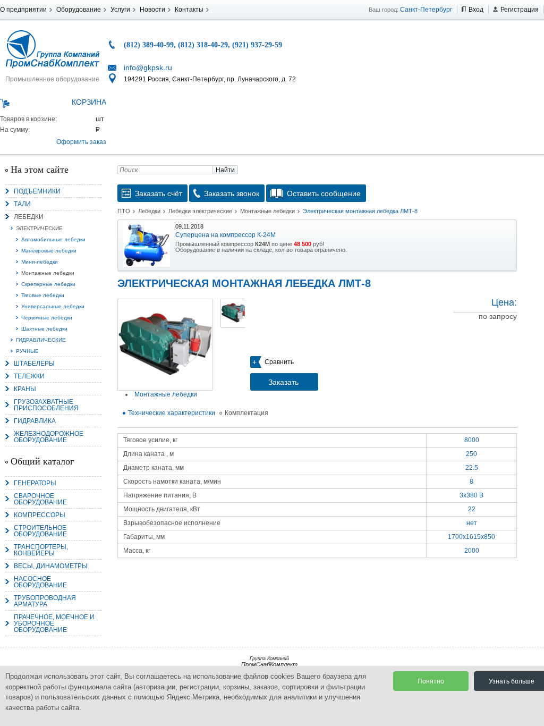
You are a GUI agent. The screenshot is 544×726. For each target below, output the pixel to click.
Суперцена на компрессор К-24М (225, 235)
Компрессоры (39, 515)
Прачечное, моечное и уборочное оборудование (54, 623)
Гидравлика (35, 421)
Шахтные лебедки (44, 329)
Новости (152, 9)
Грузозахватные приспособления (46, 405)
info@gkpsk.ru (148, 67)
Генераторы (35, 483)
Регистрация (519, 9)
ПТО (123, 211)
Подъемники (37, 191)
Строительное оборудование (40, 531)
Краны (25, 389)
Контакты (189, 9)
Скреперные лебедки (48, 284)
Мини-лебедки (39, 262)
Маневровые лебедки (48, 251)
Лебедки (29, 217)
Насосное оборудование (40, 582)
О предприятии (23, 9)
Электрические (39, 228)
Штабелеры (34, 363)
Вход (476, 9)
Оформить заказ (81, 142)
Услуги (120, 9)
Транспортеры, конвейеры (41, 550)
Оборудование (78, 9)
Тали (22, 204)
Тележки (29, 376)
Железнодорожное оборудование (48, 437)
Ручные (27, 351)
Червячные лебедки (46, 317)
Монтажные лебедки (47, 273)
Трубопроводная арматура (45, 601)
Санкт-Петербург (426, 9)
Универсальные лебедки (52, 306)
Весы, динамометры (51, 566)
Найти (225, 170)
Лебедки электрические (200, 211)
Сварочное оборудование (40, 499)
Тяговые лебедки (42, 295)
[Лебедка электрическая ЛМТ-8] (165, 344)
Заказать (283, 382)
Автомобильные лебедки (53, 239)
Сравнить (279, 362)
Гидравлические (41, 340)
